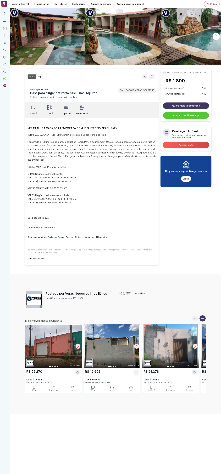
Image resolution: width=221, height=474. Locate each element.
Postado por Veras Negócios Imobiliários (76, 293)
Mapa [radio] (40, 77)
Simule (186, 179)
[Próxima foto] (78, 346)
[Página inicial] (4, 4)
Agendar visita (186, 145)
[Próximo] (216, 36)
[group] (36, 76)
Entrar (213, 4)
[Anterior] (195, 318)
